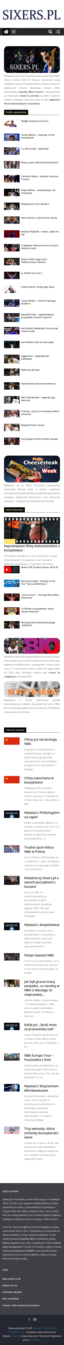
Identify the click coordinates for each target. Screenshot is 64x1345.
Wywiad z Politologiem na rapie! (41, 814)
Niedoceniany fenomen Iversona (38, 383)
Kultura (10, 541)
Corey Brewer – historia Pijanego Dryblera (38, 302)
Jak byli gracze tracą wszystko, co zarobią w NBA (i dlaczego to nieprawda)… (41, 988)
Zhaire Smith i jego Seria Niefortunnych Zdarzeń (34, 261)
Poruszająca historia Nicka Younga (39, 438)
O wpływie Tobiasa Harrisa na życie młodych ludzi (39, 247)
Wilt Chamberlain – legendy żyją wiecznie (38, 399)
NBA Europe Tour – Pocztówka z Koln (39, 1057)
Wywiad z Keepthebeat (41, 925)
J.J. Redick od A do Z (31, 273)
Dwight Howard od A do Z (34, 121)
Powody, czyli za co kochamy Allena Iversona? (40, 413)
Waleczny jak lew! (30, 369)
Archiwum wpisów (12, 1292)
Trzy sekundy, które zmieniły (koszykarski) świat (41, 1132)
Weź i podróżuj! (10, 1298)
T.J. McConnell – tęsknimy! (35, 148)
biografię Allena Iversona (31, 92)
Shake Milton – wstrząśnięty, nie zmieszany (38, 191)
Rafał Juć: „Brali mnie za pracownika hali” (40, 1027)
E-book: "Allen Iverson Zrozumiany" (21, 1305)
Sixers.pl (6, 1199)
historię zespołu (10, 1242)
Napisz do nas (9, 1285)
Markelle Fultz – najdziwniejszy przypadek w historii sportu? (37, 316)
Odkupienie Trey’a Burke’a (35, 203)
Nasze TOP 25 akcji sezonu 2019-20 (39, 567)
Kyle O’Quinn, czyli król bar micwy (39, 217)
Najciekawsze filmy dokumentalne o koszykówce (32, 548)
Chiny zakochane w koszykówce (39, 780)
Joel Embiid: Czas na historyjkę (37, 342)
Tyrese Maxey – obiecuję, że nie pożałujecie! (38, 136)
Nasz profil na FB (11, 1278)
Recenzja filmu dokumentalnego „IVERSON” (38, 624)
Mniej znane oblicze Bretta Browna (39, 162)
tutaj (24, 1258)
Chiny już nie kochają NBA (40, 741)
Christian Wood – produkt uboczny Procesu (39, 178)
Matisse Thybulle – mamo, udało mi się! (40, 233)
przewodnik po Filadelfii (22, 1250)
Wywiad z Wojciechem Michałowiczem (41, 1088)
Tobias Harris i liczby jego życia (37, 286)
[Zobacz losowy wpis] (58, 31)
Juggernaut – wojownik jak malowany (35, 357)
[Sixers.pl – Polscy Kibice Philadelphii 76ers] (6, 31)
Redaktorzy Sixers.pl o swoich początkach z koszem (41, 882)
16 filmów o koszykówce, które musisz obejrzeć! (37, 610)
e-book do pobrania (29, 96)
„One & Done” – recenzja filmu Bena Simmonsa (40, 596)
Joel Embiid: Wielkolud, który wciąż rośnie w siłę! (39, 330)
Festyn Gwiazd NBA (39, 955)
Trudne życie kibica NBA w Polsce (39, 849)
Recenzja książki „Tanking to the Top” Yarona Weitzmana (38, 582)
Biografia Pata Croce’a (32, 425)
